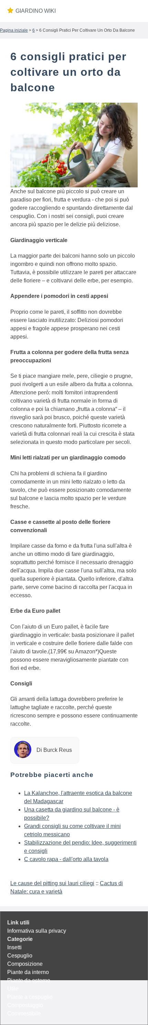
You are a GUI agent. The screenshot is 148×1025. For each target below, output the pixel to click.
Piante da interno (28, 972)
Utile (13, 989)
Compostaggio (25, 1005)
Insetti (14, 947)
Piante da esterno (28, 980)
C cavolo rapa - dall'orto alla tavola (66, 859)
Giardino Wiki (35, 11)
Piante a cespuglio (30, 997)
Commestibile (24, 1013)
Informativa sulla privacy (36, 931)
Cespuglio (19, 956)
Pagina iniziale (14, 30)
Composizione (25, 964)
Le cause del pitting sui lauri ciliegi (52, 883)
